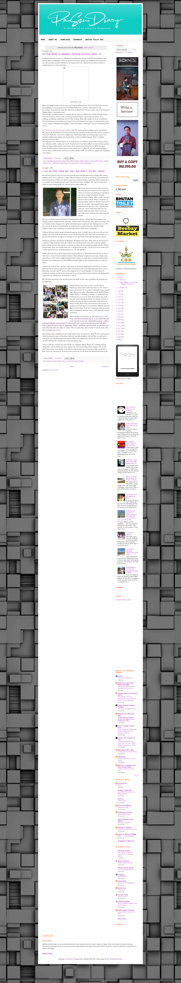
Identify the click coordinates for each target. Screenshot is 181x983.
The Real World (123, 895)
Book (64, 161)
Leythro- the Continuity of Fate (126, 739)
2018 (119, 311)
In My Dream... (122, 890)
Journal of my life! (124, 850)
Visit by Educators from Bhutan (125, 820)
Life (63, 361)
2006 (119, 340)
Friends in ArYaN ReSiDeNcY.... (127, 883)
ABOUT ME (53, 40)
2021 (119, 302)
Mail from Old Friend (124, 814)
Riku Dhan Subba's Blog (126, 750)
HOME (43, 40)
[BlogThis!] (67, 158)
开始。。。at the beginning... (126, 836)
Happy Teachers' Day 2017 (125, 863)
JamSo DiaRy (122, 881)
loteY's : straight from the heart (126, 727)
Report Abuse (47, 953)
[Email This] (65, 158)
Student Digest (64, 163)
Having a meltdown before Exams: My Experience (127, 904)
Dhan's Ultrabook (123, 861)
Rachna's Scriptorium (125, 790)
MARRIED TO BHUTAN (126, 841)
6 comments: (57, 158)
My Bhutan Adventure (125, 812)
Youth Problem (88, 163)
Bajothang (50, 161)
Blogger (120, 959)
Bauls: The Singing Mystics (126, 869)
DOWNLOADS (65, 40)
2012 (119, 328)
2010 (119, 334)
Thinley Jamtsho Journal (126, 868)
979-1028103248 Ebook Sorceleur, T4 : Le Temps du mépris (126, 854)
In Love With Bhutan (124, 805)
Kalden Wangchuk (124, 901)
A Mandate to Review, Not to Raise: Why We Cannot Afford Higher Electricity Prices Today (127, 743)
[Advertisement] (127, 635)
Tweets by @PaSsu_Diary (123, 600)
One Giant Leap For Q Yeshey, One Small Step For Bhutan (126, 687)
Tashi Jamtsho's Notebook (126, 910)
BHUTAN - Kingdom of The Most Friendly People (127, 766)
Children (87, 161)
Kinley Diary (122, 888)
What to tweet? (122, 896)
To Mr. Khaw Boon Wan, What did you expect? (132, 425)
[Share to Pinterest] (73, 158)
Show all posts (89, 47)
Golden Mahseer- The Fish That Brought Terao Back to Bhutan (132, 570)
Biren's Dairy (122, 919)
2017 (119, 314)
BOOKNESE (78, 40)
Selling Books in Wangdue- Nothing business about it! (72, 54)
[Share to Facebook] (71, 158)
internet (92, 161)
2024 (119, 294)
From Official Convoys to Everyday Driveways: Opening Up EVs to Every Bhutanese (127, 698)
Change (55, 361)
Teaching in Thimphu (125, 827)
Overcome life (122, 783)
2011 (119, 331)
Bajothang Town (58, 161)
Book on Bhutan (70, 161)
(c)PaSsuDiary (69, 959)
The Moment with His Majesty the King (131, 496)
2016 (119, 317)
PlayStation (56, 163)
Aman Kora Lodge (123, 807)
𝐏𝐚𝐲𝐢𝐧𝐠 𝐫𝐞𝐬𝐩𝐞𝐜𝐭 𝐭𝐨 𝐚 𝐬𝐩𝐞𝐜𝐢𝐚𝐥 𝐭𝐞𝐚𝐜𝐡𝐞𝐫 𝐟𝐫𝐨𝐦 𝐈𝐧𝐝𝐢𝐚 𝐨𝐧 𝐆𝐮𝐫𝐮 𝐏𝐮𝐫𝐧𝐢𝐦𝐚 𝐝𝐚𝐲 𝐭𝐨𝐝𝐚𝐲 (126, 719)
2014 (119, 323)
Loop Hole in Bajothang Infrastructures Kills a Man (132, 551)
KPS (96, 161)
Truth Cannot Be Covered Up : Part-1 (126, 769)
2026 (119, 277)
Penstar (120, 676)
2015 (119, 320)
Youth (81, 163)
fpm (108, 959)
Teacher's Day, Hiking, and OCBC (127, 829)
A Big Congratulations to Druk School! (127, 759)
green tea (121, 799)
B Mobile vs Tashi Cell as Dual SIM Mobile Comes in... (132, 461)
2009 (119, 337)
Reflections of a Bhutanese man (126, 715)
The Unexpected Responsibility (127, 709)
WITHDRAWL (122, 876)
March (122, 280)
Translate (130, 52)
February (122, 287)
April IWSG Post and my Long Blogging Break (126, 793)
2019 (119, 308)
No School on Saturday (130, 533)
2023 (119, 297)
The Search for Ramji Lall (125, 678)
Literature (100, 161)
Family (59, 361)
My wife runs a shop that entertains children (56, 130)
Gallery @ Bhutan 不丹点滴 (127, 834)
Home (72, 366)
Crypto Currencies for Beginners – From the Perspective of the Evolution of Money (127, 731)
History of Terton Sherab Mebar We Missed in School (131, 478)
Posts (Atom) (54, 370)
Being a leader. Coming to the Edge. (126, 913)
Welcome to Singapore (124, 822)
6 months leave (122, 800)
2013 (119, 325)
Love (66, 361)
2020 (119, 305)
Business (50, 361)
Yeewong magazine (74, 163)
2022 (119, 300)
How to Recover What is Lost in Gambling (131, 409)
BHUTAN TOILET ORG (94, 40)
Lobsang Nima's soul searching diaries (127, 694)
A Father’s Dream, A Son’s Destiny (127, 752)
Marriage (70, 361)
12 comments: (58, 358)
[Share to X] (69, 158)
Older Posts (105, 366)
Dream (120, 785)
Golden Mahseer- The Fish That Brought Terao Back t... (128, 283)
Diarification (122, 757)
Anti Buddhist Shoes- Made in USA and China (130, 443)
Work (82, 361)
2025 (119, 291)
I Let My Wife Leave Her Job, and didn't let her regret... (75, 171)
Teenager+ (121, 874)
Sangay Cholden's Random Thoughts (126, 706)
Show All (136, 775)
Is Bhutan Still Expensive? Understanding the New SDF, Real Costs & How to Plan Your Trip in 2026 (127, 515)
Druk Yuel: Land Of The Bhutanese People (126, 684)
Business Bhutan (79, 161)
